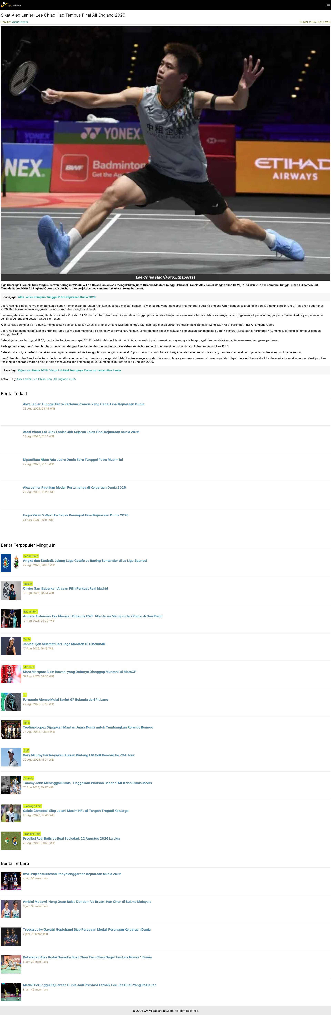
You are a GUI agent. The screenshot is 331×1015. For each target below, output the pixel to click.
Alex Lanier (24, 379)
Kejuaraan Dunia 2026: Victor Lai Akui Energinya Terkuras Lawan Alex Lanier (69, 370)
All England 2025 (64, 379)
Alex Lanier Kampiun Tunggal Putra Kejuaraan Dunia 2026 (56, 297)
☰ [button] (328, 4)
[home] (11, 6)
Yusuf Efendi (20, 22)
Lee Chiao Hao (42, 379)
